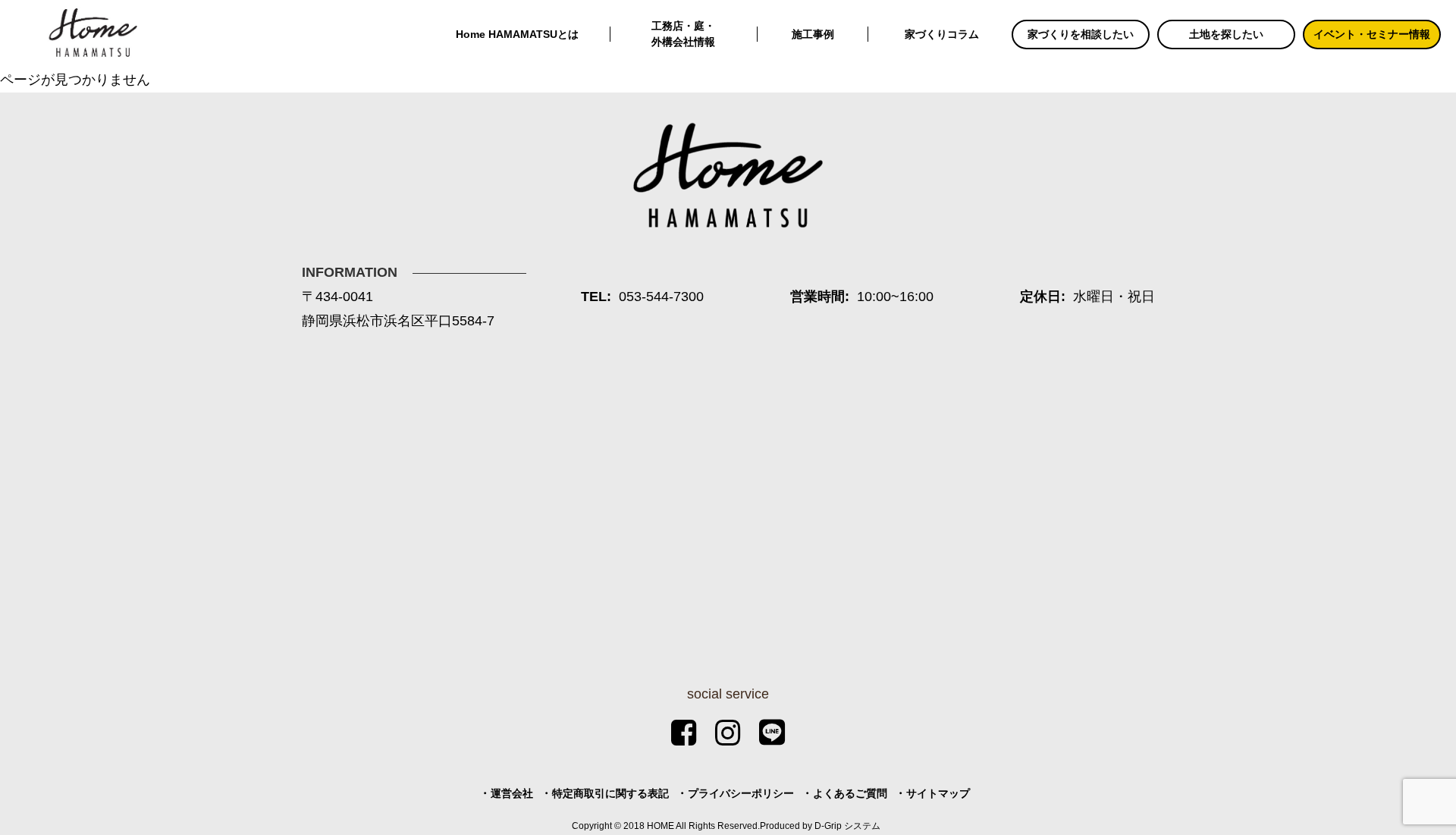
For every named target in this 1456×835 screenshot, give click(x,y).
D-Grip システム (847, 826)
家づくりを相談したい (1081, 34)
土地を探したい (1226, 34)
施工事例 (813, 34)
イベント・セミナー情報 (1371, 34)
